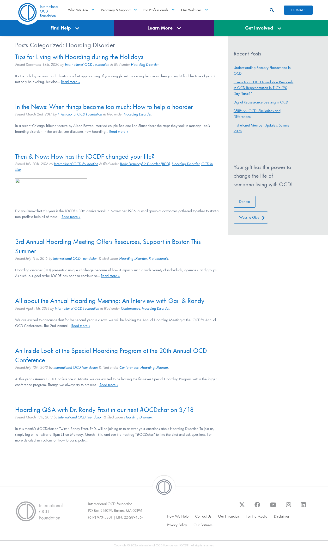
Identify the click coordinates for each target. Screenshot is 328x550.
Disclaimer (281, 516)
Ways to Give (249, 217)
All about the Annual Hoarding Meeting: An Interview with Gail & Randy (109, 301)
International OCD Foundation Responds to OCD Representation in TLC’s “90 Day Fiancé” (263, 88)
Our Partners (203, 525)
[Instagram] (288, 507)
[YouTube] (273, 507)
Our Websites (191, 10)
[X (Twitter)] (242, 507)
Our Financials (229, 516)
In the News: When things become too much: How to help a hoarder (104, 107)
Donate (244, 201)
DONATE (298, 10)
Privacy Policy (177, 525)
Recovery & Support (115, 10)
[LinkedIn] (303, 507)
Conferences (130, 308)
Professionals (158, 258)
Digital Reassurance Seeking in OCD (261, 102)
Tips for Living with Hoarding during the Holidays (79, 57)
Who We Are (78, 10)
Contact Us (203, 516)
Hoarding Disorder (144, 64)
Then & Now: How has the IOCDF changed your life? (84, 156)
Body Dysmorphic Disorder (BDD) (145, 164)
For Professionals (155, 10)
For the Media (256, 516)
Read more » (70, 81)
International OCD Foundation (87, 64)
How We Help (177, 516)
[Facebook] (257, 507)
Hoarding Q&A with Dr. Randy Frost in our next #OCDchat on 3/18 (104, 410)
